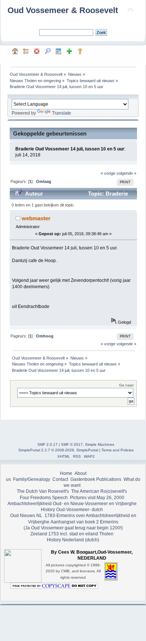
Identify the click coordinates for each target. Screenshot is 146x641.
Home (66, 473)
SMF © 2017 (72, 444)
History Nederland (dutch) (73, 539)
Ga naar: (126, 385)
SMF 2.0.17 (47, 444)
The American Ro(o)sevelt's (99, 491)
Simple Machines (99, 444)
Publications (108, 479)
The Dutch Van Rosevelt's (43, 491)
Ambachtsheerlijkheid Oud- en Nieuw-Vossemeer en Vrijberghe (72, 503)
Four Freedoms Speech (44, 497)
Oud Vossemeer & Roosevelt (62, 10)
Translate (61, 113)
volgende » (126, 173)
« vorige (108, 173)
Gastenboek (82, 479)
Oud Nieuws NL (26, 515)
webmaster (36, 218)
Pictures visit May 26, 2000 (97, 497)
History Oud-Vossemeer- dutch (72, 509)
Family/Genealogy (31, 479)
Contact (60, 479)
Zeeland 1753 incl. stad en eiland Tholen (71, 533)
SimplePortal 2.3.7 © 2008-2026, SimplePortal (58, 450)
